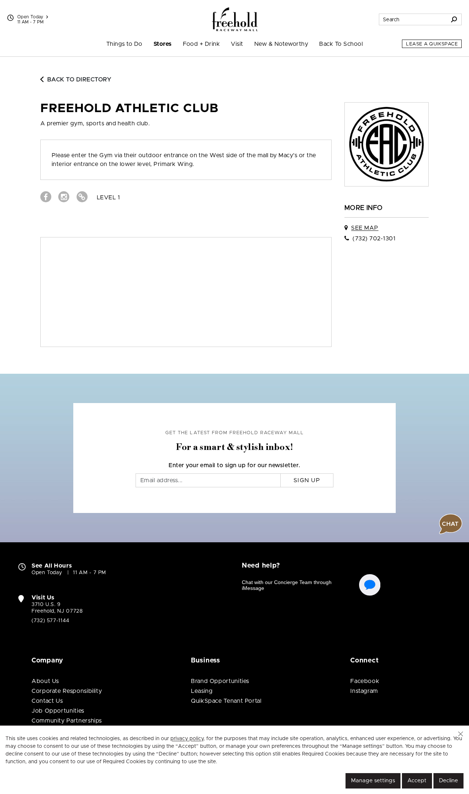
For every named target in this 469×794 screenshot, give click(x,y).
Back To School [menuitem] (341, 44)
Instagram (364, 691)
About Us (45, 681)
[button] (460, 734)
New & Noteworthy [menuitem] (281, 44)
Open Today (30, 17)
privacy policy (186, 738)
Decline (448, 780)
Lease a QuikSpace (432, 44)
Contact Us (47, 701)
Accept (416, 780)
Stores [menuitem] (163, 44)
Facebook (364, 681)
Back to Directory (79, 79)
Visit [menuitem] (237, 44)
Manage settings (373, 780)
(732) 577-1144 (51, 620)
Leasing (202, 691)
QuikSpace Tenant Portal (226, 701)
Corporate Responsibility (67, 691)
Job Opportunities (58, 711)
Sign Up (306, 480)
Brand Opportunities (220, 681)
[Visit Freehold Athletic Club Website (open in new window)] (82, 196)
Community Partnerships (67, 721)
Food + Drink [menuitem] (201, 44)
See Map (364, 228)
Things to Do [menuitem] (124, 44)
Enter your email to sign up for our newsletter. (234, 465)
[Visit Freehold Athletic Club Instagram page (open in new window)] (63, 196)
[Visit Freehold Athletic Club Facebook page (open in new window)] (45, 196)
